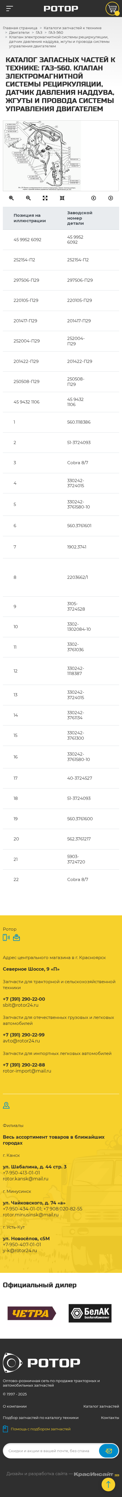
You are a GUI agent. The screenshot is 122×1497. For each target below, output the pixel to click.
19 (69, 154)
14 (69, 147)
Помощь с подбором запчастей (41, 1429)
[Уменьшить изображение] (28, 198)
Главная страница (20, 28)
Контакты (110, 1417)
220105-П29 (21, 157)
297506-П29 (74, 159)
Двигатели (19, 32)
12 (32, 166)
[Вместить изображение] (62, 198)
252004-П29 (15, 138)
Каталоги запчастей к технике (73, 28)
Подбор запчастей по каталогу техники (41, 1417)
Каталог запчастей (101, 1406)
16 (39, 122)
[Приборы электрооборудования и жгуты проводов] (110, 198)
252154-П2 (74, 166)
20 (41, 181)
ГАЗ (39, 32)
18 (8, 134)
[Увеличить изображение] (11, 198)
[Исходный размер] (45, 198)
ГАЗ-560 (56, 32)
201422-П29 (11, 129)
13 (56, 126)
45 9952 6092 (11, 124)
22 (35, 172)
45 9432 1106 (33, 176)
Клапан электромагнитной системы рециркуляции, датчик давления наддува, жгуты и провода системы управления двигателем (59, 41)
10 (9, 136)
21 (69, 162)
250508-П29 (11, 126)
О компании (15, 1406)
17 (33, 169)
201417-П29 (17, 152)
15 (69, 157)
